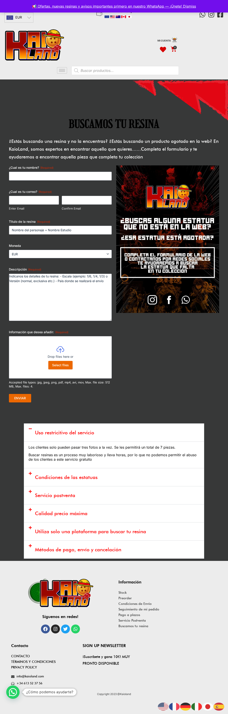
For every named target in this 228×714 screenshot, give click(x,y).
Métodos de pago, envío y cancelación (78, 549)
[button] (114, 432)
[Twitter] (65, 628)
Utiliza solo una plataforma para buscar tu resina (90, 531)
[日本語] (208, 706)
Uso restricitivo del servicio (64, 432)
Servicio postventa (55, 495)
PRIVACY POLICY (24, 667)
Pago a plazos (129, 615)
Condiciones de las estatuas (66, 477)
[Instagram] (211, 14)
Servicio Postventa (132, 620)
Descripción (25, 269)
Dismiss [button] (189, 6)
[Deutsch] (185, 706)
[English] (163, 706)
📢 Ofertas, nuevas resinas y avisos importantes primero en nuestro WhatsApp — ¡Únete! (107, 6)
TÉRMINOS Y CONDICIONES (33, 662)
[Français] (174, 706)
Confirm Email (71, 208)
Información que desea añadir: (38, 332)
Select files (60, 365)
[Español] (219, 706)
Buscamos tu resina (133, 626)
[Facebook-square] (220, 14)
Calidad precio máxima (61, 513)
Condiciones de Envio (135, 604)
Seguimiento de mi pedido (138, 609)
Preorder (125, 598)
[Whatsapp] (202, 14)
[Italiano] (196, 706)
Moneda (15, 246)
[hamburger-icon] (62, 70)
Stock (122, 593)
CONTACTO (20, 656)
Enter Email (16, 208)
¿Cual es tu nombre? (31, 167)
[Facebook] (45, 628)
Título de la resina (29, 221)
